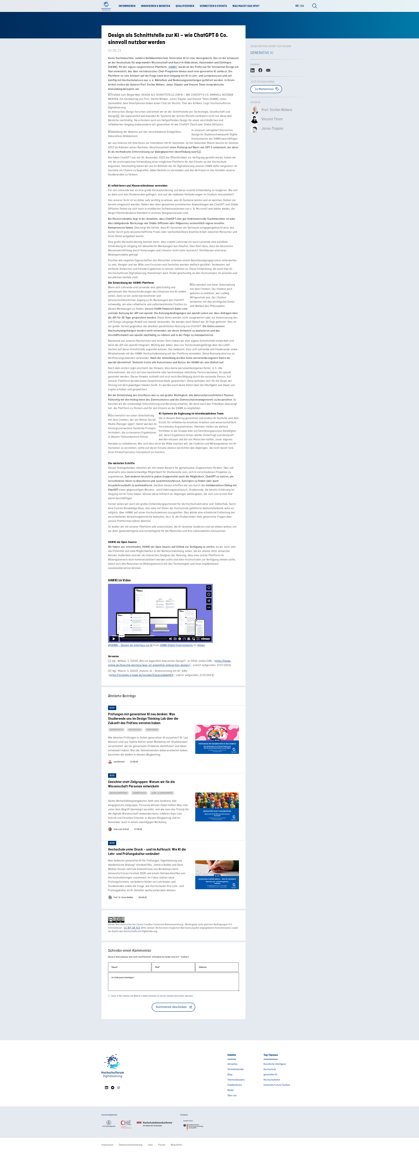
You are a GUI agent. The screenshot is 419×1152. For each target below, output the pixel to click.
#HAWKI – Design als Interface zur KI (130, 645)
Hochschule (270, 1069)
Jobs (150, 1145)
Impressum (107, 1145)
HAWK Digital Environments (176, 645)
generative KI (270, 1074)
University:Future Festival (277, 1085)
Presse (161, 1145)
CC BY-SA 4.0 (132, 928)
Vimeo (201, 645)
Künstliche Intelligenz (275, 1064)
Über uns (232, 1095)
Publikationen (235, 1085)
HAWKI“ (173, 67)
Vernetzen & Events (213, 6)
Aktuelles (232, 1064)
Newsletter (176, 1145)
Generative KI (261, 53)
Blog (230, 1074)
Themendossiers (236, 1080)
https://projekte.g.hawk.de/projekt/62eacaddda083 (141, 675)
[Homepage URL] (107, 6)
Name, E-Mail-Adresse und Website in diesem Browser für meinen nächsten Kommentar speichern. (152, 996)
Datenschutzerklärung (130, 1145)
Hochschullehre (272, 1080)
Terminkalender (236, 1069)
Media (231, 1090)
